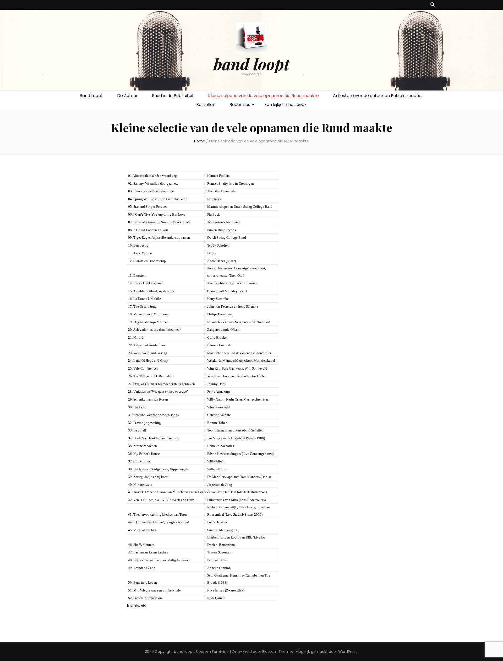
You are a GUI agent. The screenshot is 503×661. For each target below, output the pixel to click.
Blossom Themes (278, 651)
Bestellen (205, 105)
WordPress (347, 651)
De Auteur (127, 96)
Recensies (239, 105)
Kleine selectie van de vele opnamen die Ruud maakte (263, 96)
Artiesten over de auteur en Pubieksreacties (378, 96)
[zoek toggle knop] (432, 4)
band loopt (251, 63)
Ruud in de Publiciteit (173, 96)
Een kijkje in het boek (285, 105)
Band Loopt (91, 96)
